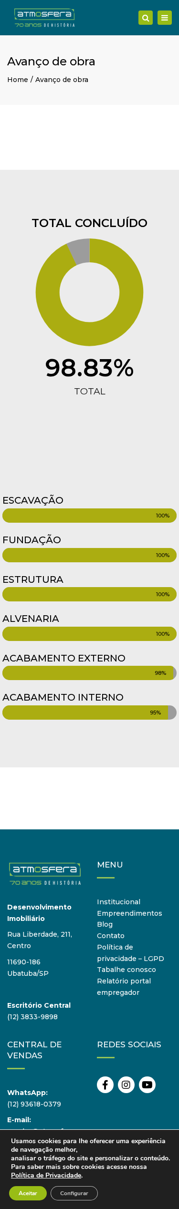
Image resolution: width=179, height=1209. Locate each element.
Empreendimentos (129, 913)
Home (17, 79)
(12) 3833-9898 (32, 1017)
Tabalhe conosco (126, 969)
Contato (111, 935)
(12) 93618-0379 (34, 1104)
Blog (105, 924)
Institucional (118, 902)
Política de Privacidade (46, 1175)
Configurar (74, 1193)
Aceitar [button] (28, 1193)
